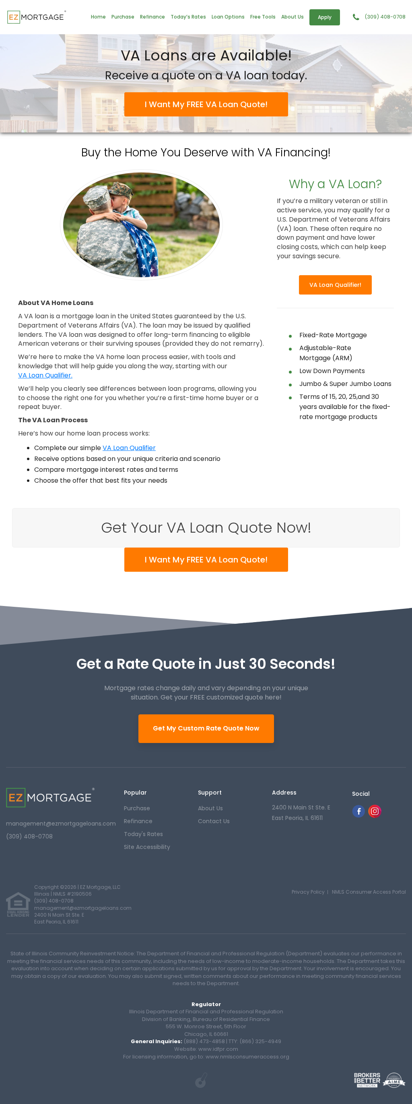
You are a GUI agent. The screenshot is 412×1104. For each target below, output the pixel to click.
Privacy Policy (308, 891)
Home (98, 16)
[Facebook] (358, 815)
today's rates (143, 834)
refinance (138, 821)
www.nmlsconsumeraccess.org (246, 1056)
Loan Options (228, 16)
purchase (137, 808)
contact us (214, 821)
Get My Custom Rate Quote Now (206, 728)
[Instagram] (374, 815)
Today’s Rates (188, 16)
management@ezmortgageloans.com (61, 824)
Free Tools (263, 16)
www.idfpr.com (218, 1049)
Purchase (122, 16)
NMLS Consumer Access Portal (369, 891)
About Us (292, 16)
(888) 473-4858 (204, 1041)
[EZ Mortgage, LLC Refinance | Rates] (50, 797)
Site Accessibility (147, 847)
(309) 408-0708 (385, 17)
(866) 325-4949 (260, 1041)
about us (210, 808)
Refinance (152, 16)
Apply (325, 17)
